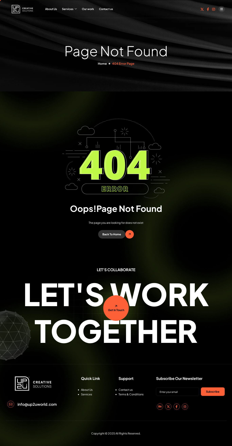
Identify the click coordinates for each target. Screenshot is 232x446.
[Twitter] (202, 9)
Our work (88, 9)
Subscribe (212, 391)
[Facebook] (208, 9)
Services (67, 9)
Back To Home (111, 234)
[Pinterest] (160, 407)
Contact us (106, 9)
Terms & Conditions (131, 394)
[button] (222, 9)
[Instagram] (213, 9)
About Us (51, 9)
